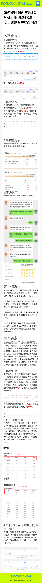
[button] (38, 3)
